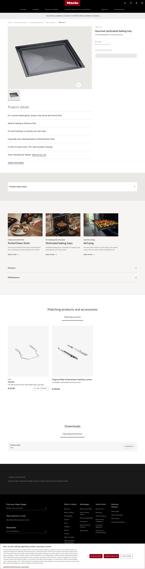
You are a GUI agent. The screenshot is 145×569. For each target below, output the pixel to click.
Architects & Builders (118, 522)
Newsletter (11, 528)
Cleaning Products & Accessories (77, 9)
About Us (67, 509)
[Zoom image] (78, 85)
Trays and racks (50, 22)
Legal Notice (6, 567)
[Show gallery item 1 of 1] (14, 95)
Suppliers (67, 526)
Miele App (99, 512)
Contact (66, 533)
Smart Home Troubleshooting (101, 531)
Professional (119, 9)
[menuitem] (24, 9)
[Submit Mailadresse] (45, 531)
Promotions (83, 521)
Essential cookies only (111, 556)
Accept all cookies (96, 556)
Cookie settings (126, 556)
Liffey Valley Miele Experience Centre (17, 520)
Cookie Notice (25, 567)
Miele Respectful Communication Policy (69, 542)
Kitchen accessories (21, 22)
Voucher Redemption (86, 518)
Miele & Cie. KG (39, 155)
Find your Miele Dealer (16, 504)
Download (129, 446)
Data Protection (15, 567)
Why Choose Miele (86, 509)
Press (66, 523)
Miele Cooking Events (84, 513)
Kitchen (23, 9)
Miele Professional (117, 515)
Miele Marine (115, 518)
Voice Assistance (101, 516)
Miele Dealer (115, 511)
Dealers (66, 530)
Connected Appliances (99, 526)
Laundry (35, 9)
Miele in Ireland (69, 512)
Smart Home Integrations (100, 520)
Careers (66, 519)
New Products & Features (85, 526)
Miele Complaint (69, 537)
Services (104, 9)
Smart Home (100, 509)
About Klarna (84, 530)
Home (10, 22)
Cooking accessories (36, 22)
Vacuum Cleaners (51, 9)
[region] (50, 57)
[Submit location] (45, 508)
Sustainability (68, 516)
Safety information (16, 163)
